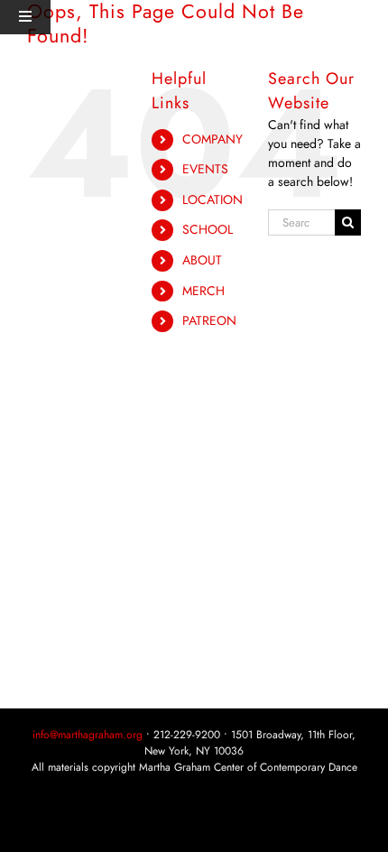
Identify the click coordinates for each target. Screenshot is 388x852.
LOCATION (212, 199)
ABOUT (202, 260)
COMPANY (212, 139)
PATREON (209, 320)
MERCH (203, 291)
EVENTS (205, 169)
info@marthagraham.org (87, 735)
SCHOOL (207, 229)
